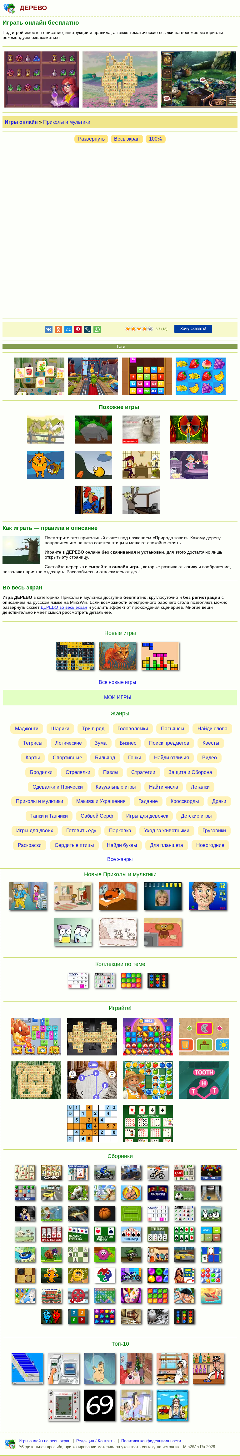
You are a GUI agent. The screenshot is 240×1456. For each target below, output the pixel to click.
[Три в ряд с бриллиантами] (104, 1318)
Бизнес (128, 743)
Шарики (60, 728)
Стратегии (143, 772)
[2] (130, 329)
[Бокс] (25, 1215)
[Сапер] (104, 982)
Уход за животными (166, 830)
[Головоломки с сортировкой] (158, 982)
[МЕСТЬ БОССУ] (28, 897)
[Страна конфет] (158, 1277)
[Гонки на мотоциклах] (104, 1174)
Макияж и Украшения (101, 801)
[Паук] (51, 1236)
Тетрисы (32, 743)
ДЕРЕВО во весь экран (64, 607)
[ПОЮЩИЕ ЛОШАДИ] (48, 430)
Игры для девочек (147, 816)
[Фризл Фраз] (104, 1256)
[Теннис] (131, 1215)
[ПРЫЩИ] (207, 897)
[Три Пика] (158, 1236)
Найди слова (213, 728)
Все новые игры (117, 682)
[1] (128, 329)
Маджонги (26, 728)
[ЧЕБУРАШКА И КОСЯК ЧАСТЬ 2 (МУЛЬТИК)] (136, 1370)
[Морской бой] (211, 1297)
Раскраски (30, 845)
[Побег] (131, 1318)
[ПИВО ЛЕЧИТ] (162, 897)
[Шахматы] (78, 1256)
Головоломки (133, 728)
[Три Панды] (211, 1215)
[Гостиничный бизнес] (104, 1194)
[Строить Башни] (51, 1297)
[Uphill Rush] (25, 1256)
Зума (101, 743)
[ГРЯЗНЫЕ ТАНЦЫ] (99, 1370)
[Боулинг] (211, 1194)
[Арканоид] (158, 1194)
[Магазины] (158, 1256)
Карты (33, 757)
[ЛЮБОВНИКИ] (118, 933)
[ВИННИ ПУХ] (118, 897)
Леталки (200, 786)
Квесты (210, 743)
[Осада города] (131, 1256)
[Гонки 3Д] (51, 1194)
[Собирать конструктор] (131, 1277)
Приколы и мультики (66, 122)
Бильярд (105, 757)
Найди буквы (122, 845)
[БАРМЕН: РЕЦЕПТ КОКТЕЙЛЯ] (208, 1370)
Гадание (148, 801)
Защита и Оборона (190, 772)
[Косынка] (78, 1236)
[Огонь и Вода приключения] (51, 1318)
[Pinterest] (78, 330)
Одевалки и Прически (57, 786)
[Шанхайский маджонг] (25, 1174)
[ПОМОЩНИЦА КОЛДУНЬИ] (191, 465)
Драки (219, 801)
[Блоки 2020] (131, 982)
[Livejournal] (87, 330)
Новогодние (210, 845)
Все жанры (120, 859)
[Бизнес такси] (184, 1256)
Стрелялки (78, 772)
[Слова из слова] (78, 1318)
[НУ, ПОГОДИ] (63, 1407)
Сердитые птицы (74, 845)
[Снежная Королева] (25, 1297)
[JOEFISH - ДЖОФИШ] (48, 465)
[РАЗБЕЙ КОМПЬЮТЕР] (63, 1370)
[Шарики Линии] (25, 1194)
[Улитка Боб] (51, 1256)
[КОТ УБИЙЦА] (143, 430)
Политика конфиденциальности (151, 1441)
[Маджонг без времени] (184, 1174)
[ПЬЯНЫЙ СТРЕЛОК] (172, 1407)
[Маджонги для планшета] (78, 1174)
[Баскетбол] (104, 1215)
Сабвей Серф (97, 816)
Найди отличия (171, 757)
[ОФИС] (136, 1407)
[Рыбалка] (78, 1215)
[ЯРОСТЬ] (143, 500)
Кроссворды (185, 801)
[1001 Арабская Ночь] (184, 1277)
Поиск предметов (169, 743)
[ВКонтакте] (48, 330)
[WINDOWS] (27, 1370)
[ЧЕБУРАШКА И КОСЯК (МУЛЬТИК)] (72, 897)
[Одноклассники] (58, 330)
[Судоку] (78, 982)
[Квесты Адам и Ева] (78, 1277)
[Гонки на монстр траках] (131, 1174)
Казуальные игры (116, 786)
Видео (209, 757)
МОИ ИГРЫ (117, 697)
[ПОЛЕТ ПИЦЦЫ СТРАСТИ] (172, 1370)
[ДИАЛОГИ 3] (143, 465)
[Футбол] (184, 1194)
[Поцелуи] (184, 1297)
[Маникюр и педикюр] (131, 1297)
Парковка (120, 830)
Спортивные (67, 757)
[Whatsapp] (97, 330)
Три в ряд (93, 728)
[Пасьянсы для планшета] (184, 1236)
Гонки (134, 757)
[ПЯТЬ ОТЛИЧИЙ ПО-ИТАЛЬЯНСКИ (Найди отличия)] (117, 658)
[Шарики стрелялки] (211, 1174)
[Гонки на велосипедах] (158, 1174)
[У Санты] (211, 1277)
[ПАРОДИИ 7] (95, 500)
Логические (68, 743)
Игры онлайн (21, 122)
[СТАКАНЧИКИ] (72, 933)
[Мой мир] (68, 330)
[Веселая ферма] (78, 1194)
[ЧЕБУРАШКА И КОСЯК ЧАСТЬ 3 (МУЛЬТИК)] (162, 933)
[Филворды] (104, 1297)
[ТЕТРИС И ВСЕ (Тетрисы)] (160, 658)
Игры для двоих (34, 830)
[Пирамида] (131, 1236)
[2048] (211, 1236)
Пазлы (110, 772)
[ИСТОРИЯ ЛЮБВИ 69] (99, 1407)
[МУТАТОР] (191, 430)
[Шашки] (25, 1277)
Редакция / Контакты (95, 1441)
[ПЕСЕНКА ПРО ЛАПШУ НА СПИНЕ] (95, 430)
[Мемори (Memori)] (211, 1256)
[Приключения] (158, 1318)
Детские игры (196, 816)
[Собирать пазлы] (104, 1277)
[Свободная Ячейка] (104, 1236)
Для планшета (166, 845)
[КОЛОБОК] (95, 465)
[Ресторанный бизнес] (131, 1194)
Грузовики (214, 830)
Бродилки (41, 772)
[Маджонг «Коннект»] (51, 1174)
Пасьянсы (172, 728)
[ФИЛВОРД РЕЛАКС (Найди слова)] (75, 658)
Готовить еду (81, 830)
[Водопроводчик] (78, 1297)
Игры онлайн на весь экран (44, 1441)
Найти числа (163, 786)
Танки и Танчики (49, 816)
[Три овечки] (25, 1236)
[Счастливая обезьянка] (51, 1277)
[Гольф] (51, 1215)
